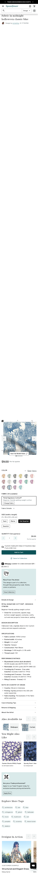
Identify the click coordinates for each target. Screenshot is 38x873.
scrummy (16, 23)
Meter (13, 521)
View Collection (9, 592)
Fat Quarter (24, 521)
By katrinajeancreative (7, 765)
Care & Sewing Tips (19, 703)
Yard (4, 521)
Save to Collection (19, 558)
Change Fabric (9, 503)
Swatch (6, 526)
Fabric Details (8, 508)
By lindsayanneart (28, 765)
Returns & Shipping (19, 708)
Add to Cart (18, 552)
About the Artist (19, 712)
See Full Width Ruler (19, 453)
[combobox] (27, 11)
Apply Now (7, 793)
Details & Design (19, 600)
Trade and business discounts (19, 2)
